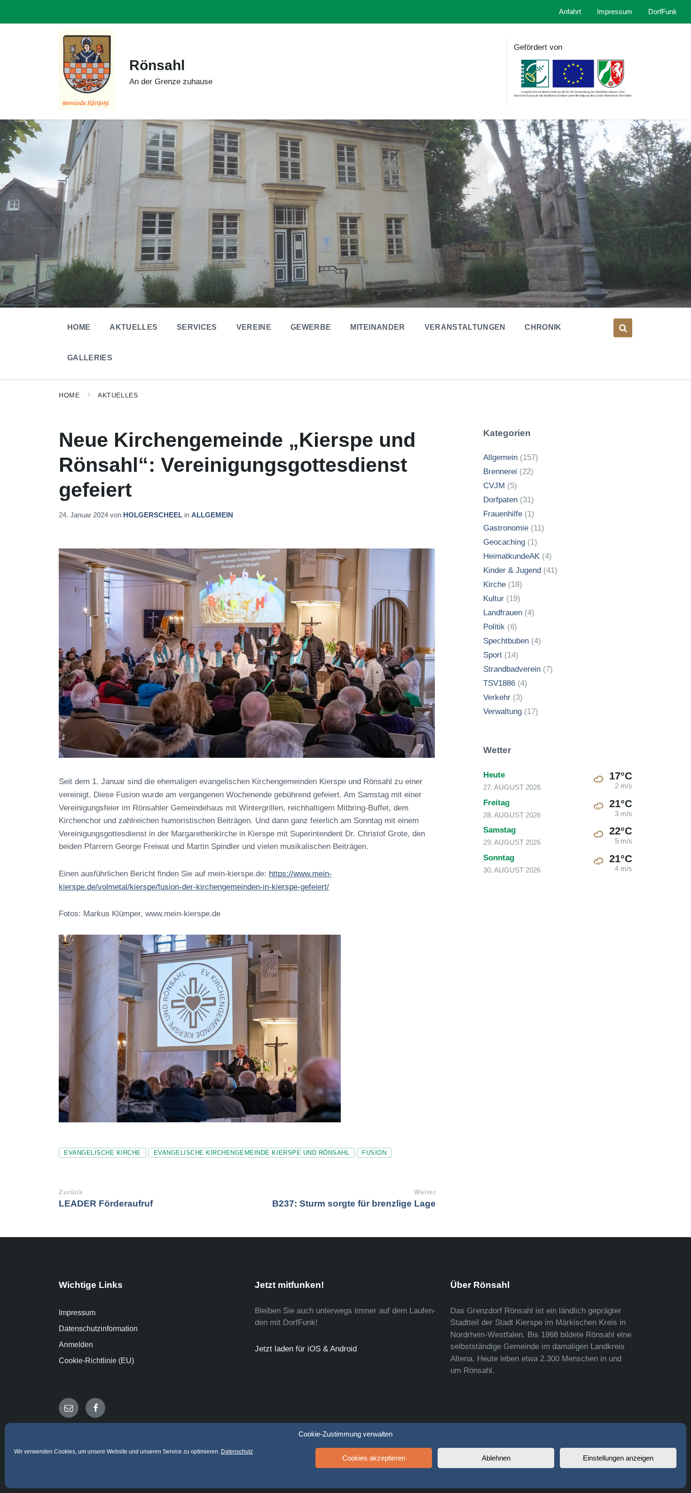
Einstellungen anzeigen (618, 1458)
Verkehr (496, 697)
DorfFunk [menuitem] (662, 12)
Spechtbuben (506, 640)
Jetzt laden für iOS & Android (306, 1348)
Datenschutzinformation (98, 1329)
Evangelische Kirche (102, 1152)
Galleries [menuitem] (89, 358)
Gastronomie (505, 528)
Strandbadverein (512, 669)
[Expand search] (622, 327)
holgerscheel (152, 515)
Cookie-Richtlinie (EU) (96, 1361)
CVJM (494, 485)
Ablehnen (496, 1458)
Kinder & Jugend (512, 570)
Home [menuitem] (78, 327)
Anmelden (76, 1345)
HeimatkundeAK (511, 556)
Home (69, 395)
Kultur (493, 598)
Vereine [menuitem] (253, 327)
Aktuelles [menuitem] (133, 327)
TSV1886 (499, 683)
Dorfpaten (500, 499)
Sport (492, 655)
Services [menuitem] (197, 327)
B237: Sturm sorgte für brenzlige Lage (354, 1203)
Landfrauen (502, 612)
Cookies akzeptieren (373, 1458)
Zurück (71, 1192)
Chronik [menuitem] (543, 327)
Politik (494, 626)
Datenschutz (237, 1451)
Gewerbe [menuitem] (311, 327)
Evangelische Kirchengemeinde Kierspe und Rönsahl (251, 1152)
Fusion (374, 1152)
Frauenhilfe (502, 513)
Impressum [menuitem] (614, 12)
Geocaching (504, 542)
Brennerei (500, 471)
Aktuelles (118, 395)
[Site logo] (87, 107)
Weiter (425, 1192)
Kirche (494, 584)
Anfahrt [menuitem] (570, 12)
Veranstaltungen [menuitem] (465, 327)
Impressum (77, 1313)
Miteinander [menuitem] (377, 327)
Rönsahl (157, 65)
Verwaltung (502, 711)
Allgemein (212, 515)
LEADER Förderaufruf (106, 1203)
